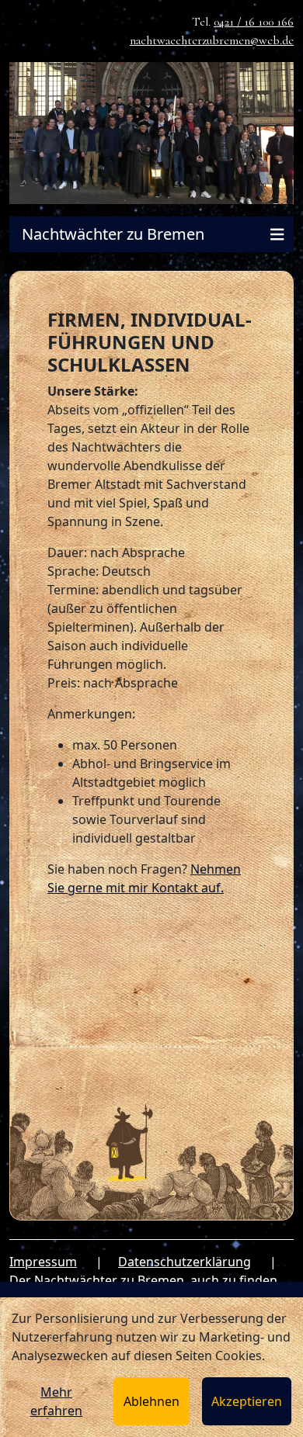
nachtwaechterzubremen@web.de (212, 40)
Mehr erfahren (56, 1401)
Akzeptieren (246, 1401)
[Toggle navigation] (277, 235)
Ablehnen (151, 1401)
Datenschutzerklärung (184, 1261)
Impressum (43, 1261)
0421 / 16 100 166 (254, 21)
